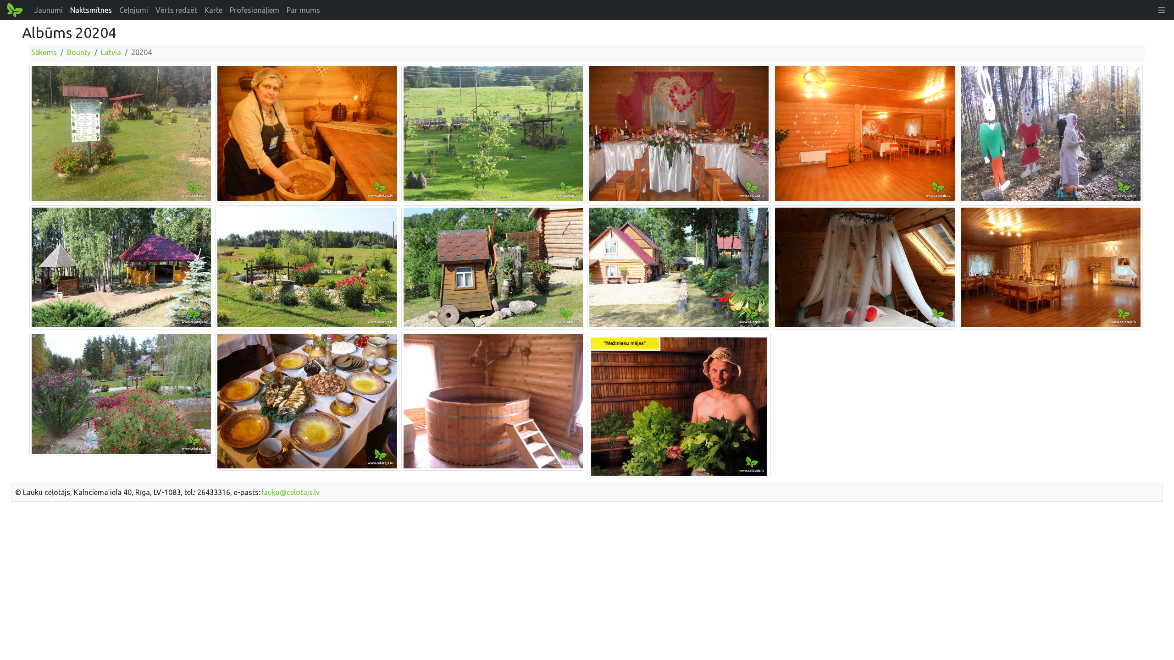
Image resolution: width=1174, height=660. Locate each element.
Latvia (111, 52)
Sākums (44, 52)
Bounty (79, 52)
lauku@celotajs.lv (291, 492)
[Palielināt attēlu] (121, 133)
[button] (1161, 10)
